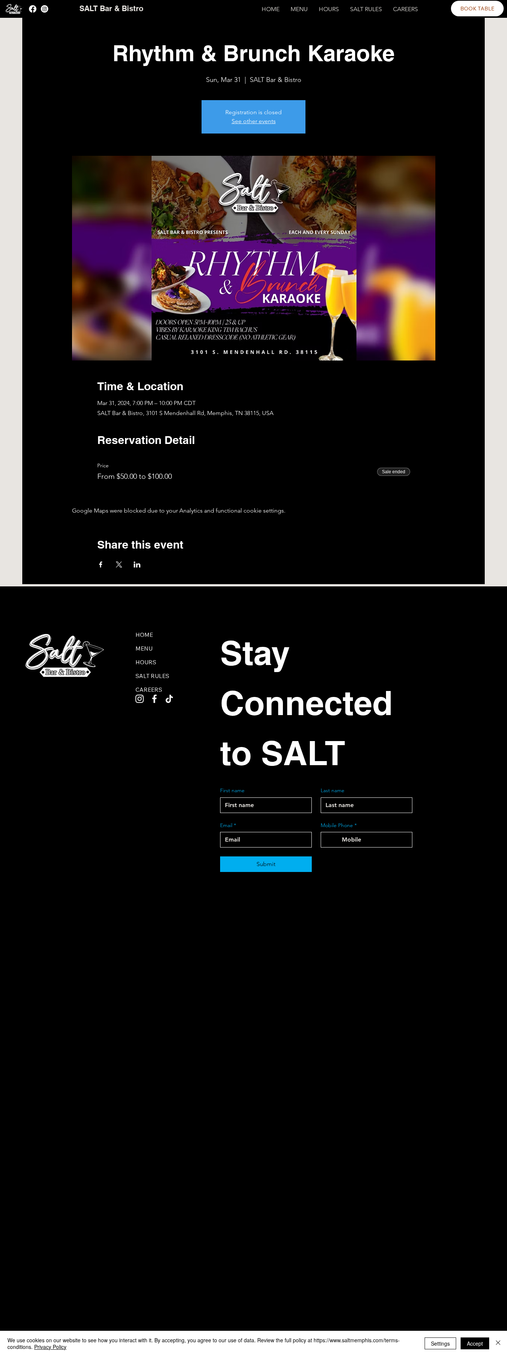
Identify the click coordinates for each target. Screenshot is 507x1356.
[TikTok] (169, 698)
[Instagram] (44, 9)
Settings (440, 1343)
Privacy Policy (50, 1346)
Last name (332, 790)
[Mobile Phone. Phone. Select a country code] (333, 839)
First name (232, 790)
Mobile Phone (339, 825)
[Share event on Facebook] (100, 564)
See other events (254, 121)
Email (228, 825)
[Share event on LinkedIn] (137, 564)
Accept (475, 1343)
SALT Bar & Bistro (111, 8)
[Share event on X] (118, 564)
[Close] (498, 1343)
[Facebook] (32, 9)
